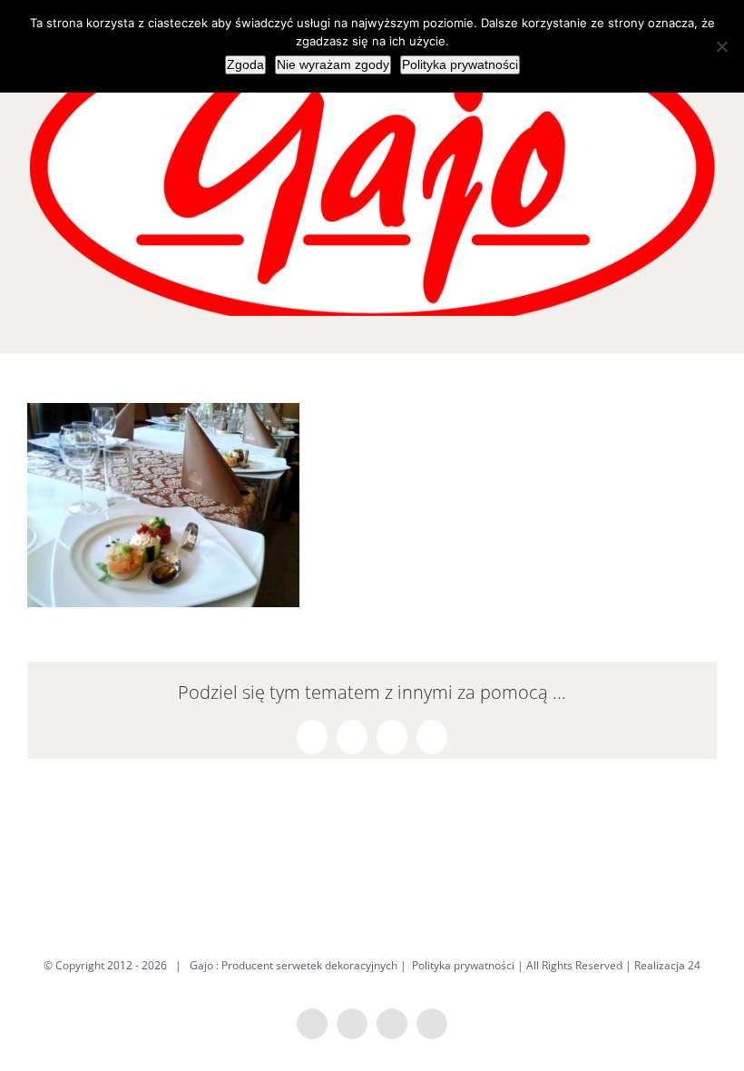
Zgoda (245, 64)
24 (694, 965)
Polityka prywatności (463, 965)
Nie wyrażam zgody (333, 64)
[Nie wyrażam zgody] (721, 46)
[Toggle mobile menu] (709, 325)
